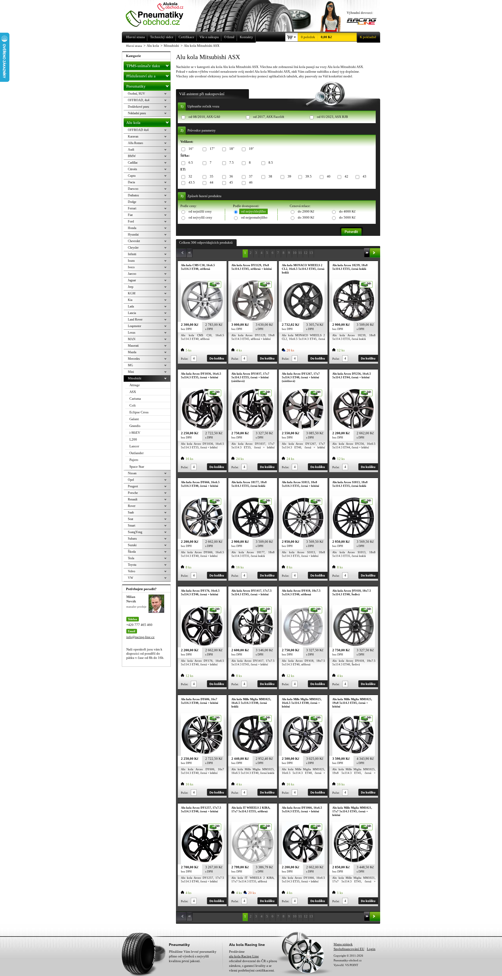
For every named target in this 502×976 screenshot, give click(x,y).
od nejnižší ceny (200, 211)
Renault (132, 499)
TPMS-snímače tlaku (143, 66)
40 (328, 176)
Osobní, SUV (136, 93)
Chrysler (133, 247)
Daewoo (133, 189)
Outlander (136, 453)
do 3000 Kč (306, 217)
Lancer (134, 446)
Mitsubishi (134, 378)
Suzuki (132, 545)
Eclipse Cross (139, 412)
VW (130, 578)
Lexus (131, 332)
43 (364, 176)
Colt (132, 405)
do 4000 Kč (347, 211)
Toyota (132, 565)
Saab (131, 512)
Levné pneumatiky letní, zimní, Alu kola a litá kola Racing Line (162, 15)
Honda (132, 228)
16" (191, 149)
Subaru (132, 538)
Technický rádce (161, 37)
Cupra (131, 176)
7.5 (231, 162)
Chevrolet (134, 241)
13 (311, 253)
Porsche (133, 493)
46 (251, 182)
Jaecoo (132, 274)
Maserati (133, 345)
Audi (131, 149)
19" (251, 149)
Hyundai (133, 234)
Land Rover (135, 319)
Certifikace (186, 37)
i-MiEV (134, 433)
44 (211, 182)
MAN (131, 339)
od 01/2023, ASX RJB (332, 117)
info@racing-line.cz (140, 637)
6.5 (191, 162)
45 (231, 182)
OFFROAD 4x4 (138, 130)
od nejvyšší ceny (200, 217)
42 (346, 176)
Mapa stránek (343, 944)
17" (212, 149)
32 (190, 176)
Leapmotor (134, 326)
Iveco (131, 267)
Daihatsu (133, 195)
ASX (132, 392)
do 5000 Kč (347, 217)
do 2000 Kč (306, 211)
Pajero (133, 460)
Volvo (131, 571)
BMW (132, 156)
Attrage (134, 385)
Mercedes (134, 359)
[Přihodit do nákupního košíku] (217, 358)
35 (211, 176)
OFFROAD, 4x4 (138, 100)
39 (289, 176)
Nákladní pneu (137, 113)
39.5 (308, 176)
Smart (131, 525)
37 (251, 176)
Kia (130, 300)
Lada (131, 306)
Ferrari (132, 208)
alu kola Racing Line (244, 956)
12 (305, 253)
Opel (131, 480)
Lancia (132, 313)
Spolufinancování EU (349, 949)
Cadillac (133, 162)
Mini (131, 372)
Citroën (132, 169)
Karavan (133, 136)
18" (231, 149)
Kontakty (246, 37)
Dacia (131, 182)
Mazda (132, 352)
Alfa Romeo (135, 143)
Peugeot (133, 486)
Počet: (184, 358)
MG (130, 365)
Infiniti (132, 254)
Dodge (132, 202)
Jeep (130, 287)
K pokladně (368, 37)
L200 (133, 439)
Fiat (130, 215)
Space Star (136, 467)
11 (300, 253)
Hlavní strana (134, 45)
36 (231, 176)
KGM (131, 293)
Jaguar (132, 280)
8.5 (271, 162)
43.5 (192, 182)
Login (371, 949)
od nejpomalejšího (254, 217)
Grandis (134, 426)
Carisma (135, 399)
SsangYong (135, 532)
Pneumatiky (136, 86)
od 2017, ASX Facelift (268, 117)
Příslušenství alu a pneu (141, 77)
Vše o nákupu (209, 37)
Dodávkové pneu (138, 107)
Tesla (131, 558)
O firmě (229, 37)
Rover (131, 506)
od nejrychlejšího (253, 211)
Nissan (132, 473)
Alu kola (133, 123)
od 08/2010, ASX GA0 (204, 117)
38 (270, 176)
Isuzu (131, 260)
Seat (130, 519)
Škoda (132, 551)
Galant (134, 419)
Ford (131, 221)
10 (294, 253)
